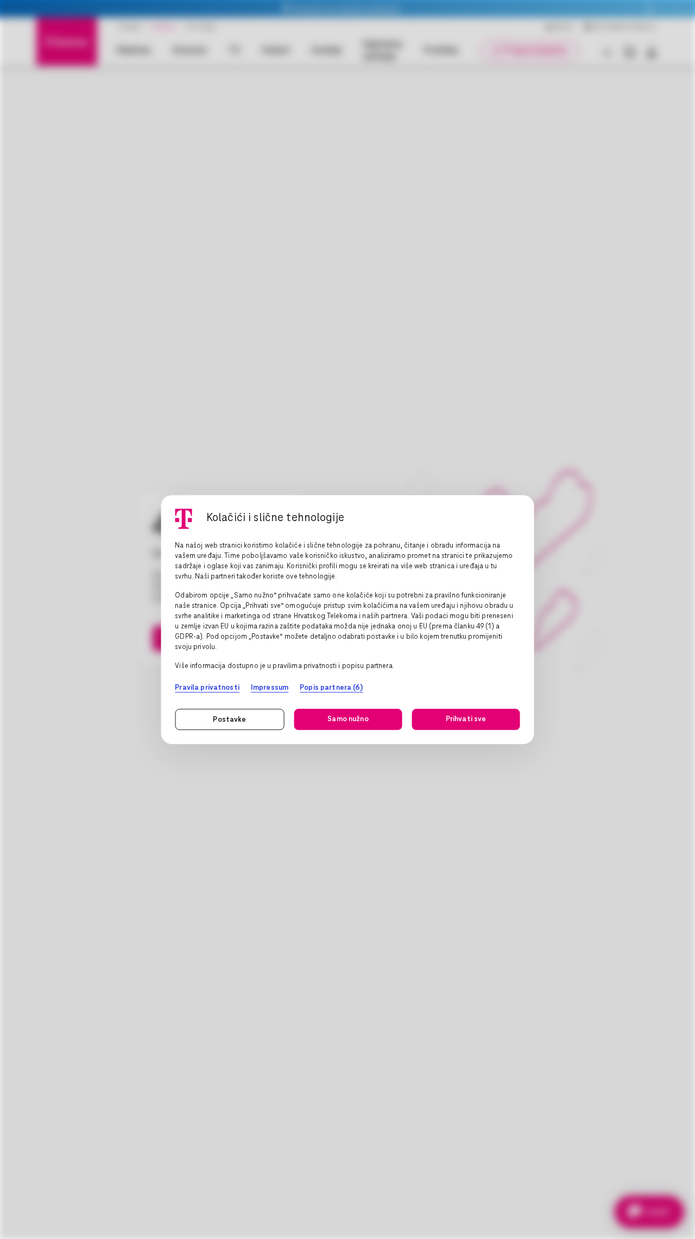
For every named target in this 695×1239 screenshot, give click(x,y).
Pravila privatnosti (207, 688)
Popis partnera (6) (331, 688)
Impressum (269, 688)
